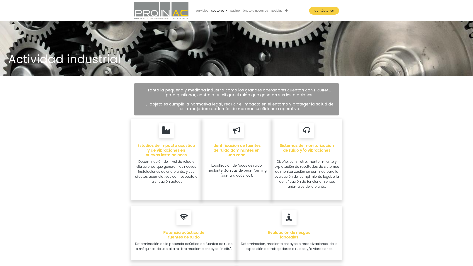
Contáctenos (324, 10)
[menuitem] (202, 10)
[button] (286, 10)
